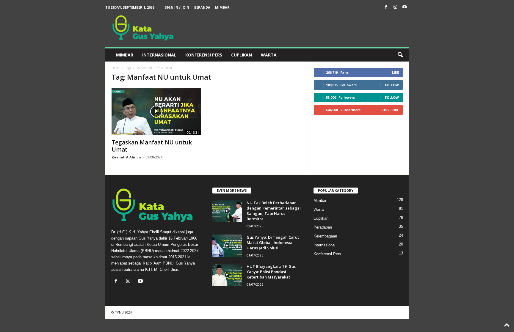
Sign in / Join (177, 7)
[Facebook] (386, 7)
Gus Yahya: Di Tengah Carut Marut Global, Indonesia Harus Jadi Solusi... (273, 243)
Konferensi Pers (203, 55)
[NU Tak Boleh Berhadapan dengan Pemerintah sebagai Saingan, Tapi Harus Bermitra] (227, 211)
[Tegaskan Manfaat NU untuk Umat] (156, 111)
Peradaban (323, 227)
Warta (269, 55)
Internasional (159, 55)
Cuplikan (241, 55)
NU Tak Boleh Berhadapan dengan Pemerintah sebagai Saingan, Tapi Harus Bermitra (274, 210)
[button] (400, 55)
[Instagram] (395, 7)
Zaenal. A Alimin (126, 157)
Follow (392, 85)
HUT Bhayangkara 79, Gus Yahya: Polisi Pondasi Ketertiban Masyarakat (271, 272)
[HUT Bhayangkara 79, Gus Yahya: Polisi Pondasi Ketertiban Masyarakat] (227, 275)
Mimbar (222, 7)
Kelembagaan (325, 236)
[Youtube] (404, 7)
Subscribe (389, 110)
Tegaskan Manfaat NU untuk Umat (152, 146)
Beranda (202, 7)
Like (395, 72)
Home (116, 68)
